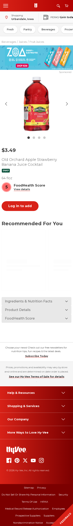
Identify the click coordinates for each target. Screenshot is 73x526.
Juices (23, 41)
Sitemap (29, 487)
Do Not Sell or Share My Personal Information (28, 494)
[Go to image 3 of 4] (39, 137)
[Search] (58, 5)
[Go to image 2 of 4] (33, 137)
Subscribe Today (36, 356)
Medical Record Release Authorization (27, 508)
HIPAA (44, 501)
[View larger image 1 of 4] (36, 104)
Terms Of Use (29, 501)
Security (63, 494)
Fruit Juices (37, 41)
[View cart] (66, 5)
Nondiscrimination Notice (28, 522)
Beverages (48, 29)
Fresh (10, 29)
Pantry (28, 29)
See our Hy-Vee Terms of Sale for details (36, 376)
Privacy (41, 487)
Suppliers (49, 515)
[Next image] (66, 103)
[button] (22, 189)
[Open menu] (5, 5)
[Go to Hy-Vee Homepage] (36, 5)
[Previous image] (6, 103)
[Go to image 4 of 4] (44, 137)
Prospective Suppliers (27, 515)
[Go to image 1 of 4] (28, 137)
